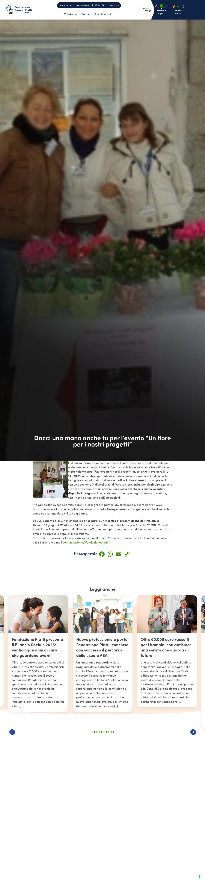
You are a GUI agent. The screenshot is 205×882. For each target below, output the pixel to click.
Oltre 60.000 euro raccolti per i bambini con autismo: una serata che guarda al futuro (101, 647)
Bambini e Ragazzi (161, 12)
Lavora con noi (82, 5)
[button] (193, 732)
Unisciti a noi (102, 14)
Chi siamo (70, 14)
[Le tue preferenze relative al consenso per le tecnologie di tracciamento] (200, 877)
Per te (85, 14)
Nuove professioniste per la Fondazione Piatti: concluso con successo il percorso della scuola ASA (38, 647)
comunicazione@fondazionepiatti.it (86, 542)
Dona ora (114, 5)
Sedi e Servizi (65, 5)
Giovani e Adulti (178, 12)
